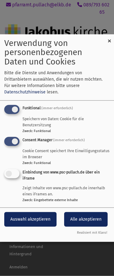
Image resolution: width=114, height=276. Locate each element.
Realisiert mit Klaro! (92, 233)
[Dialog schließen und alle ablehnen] (109, 38)
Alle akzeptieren (86, 219)
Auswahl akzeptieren (30, 219)
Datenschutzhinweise (25, 91)
